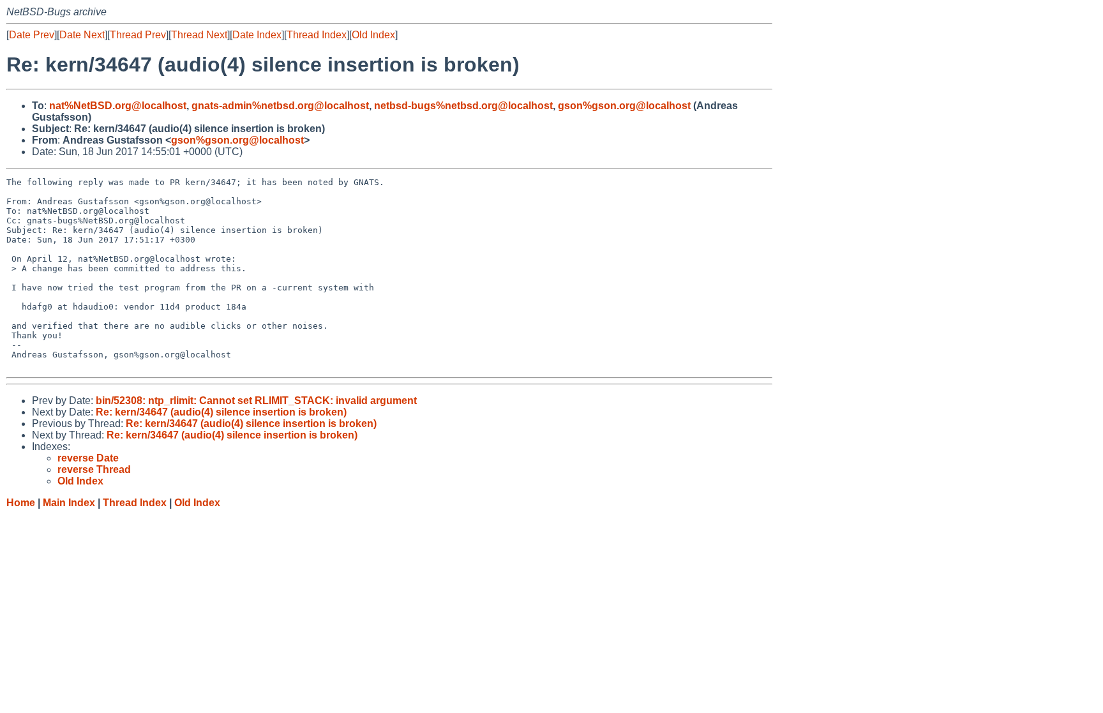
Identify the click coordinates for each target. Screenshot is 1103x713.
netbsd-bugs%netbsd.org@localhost (463, 105)
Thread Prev (138, 34)
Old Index (373, 34)
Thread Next (199, 34)
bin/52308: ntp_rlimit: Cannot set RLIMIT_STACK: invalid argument (256, 400)
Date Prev (31, 34)
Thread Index (317, 34)
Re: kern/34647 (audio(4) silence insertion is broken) (221, 412)
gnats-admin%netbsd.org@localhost (280, 105)
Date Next (82, 34)
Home (20, 502)
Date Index (256, 34)
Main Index (69, 502)
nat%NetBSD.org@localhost (117, 105)
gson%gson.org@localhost (624, 105)
